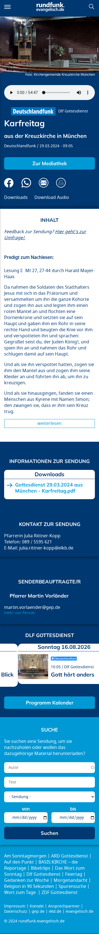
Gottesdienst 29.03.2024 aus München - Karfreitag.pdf (49, 488)
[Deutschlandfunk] (33, 111)
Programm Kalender (49, 702)
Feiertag (73, 874)
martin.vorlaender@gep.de (32, 607)
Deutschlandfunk (20, 146)
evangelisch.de (80, 911)
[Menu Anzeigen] (7, 7)
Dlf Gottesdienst (73, 111)
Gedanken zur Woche (26, 880)
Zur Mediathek (49, 163)
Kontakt (37, 906)
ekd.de (55, 911)
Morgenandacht (70, 880)
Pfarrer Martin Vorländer (39, 596)
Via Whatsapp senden (26, 183)
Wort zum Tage (20, 892)
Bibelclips (40, 868)
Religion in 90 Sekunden (29, 886)
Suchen (91, 6)
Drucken (61, 183)
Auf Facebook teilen (9, 183)
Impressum (14, 906)
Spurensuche (72, 886)
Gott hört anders (72, 674)
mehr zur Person (19, 613)
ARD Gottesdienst (69, 856)
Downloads (16, 197)
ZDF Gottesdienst (60, 892)
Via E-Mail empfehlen (43, 183)
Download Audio (51, 197)
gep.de (38, 911)
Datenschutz (15, 911)
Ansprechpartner (64, 906)
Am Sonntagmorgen (25, 856)
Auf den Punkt (19, 862)
